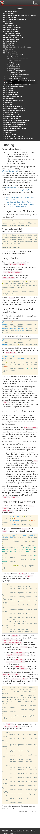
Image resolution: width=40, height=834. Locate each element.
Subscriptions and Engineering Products (22, 15)
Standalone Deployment (13, 27)
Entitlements (12, 17)
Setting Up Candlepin (15, 35)
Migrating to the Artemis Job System (18, 47)
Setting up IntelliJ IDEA (15, 55)
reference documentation (10, 171)
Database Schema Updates (17, 71)
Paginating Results (14, 69)
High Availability (11, 41)
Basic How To (12, 25)
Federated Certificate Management (17, 120)
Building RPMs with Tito (13, 97)
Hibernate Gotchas (15, 77)
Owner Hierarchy (11, 130)
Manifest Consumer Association (16, 124)
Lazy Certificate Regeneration (15, 122)
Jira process (9, 99)
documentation (10, 188)
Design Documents (11, 112)
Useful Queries (13, 95)
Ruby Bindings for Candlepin (18, 79)
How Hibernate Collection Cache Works (20, 204)
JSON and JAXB (14, 73)
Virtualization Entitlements (17, 19)
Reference (8, 103)
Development (12, 53)
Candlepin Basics (11, 11)
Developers (9, 49)
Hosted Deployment (12, 29)
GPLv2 (28, 831)
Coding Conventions (14, 61)
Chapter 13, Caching (26, 190)
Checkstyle (11, 63)
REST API (8, 104)
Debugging (11, 89)
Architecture (12, 51)
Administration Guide (12, 33)
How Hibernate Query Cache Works (18, 202)
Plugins (9, 132)
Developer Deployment (15, 57)
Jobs (9, 21)
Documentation (13, 93)
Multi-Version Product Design (15, 128)
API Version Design (12, 114)
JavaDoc (26, 169)
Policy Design (11, 134)
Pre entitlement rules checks (15, 110)
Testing (10, 91)
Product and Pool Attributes (15, 108)
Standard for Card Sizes (14, 101)
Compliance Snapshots (13, 116)
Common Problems (12, 39)
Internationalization (14, 67)
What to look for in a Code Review (20, 84)
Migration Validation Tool (14, 37)
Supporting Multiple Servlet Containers (19, 138)
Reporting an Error (11, 31)
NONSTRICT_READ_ (16, 207)
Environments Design (12, 118)
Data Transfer (9, 45)
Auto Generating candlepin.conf (18, 59)
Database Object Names (13, 106)
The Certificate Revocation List (19, 75)
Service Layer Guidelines (14, 136)
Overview (11, 13)
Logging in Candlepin (14, 65)
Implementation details (16, 87)
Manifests (11, 43)
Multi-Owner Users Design (14, 126)
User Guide (9, 23)
